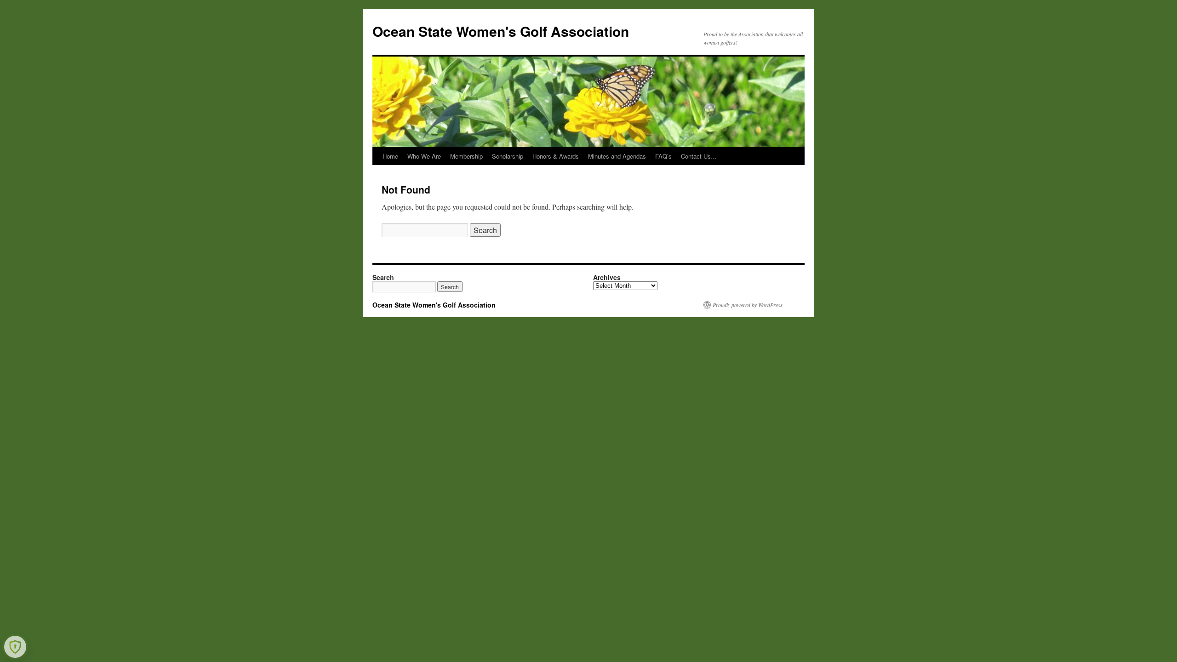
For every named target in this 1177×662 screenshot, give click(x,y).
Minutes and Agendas (617, 156)
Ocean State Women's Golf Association (500, 31)
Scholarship (507, 156)
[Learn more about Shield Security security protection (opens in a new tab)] (15, 647)
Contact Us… (699, 156)
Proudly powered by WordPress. (748, 304)
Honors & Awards (555, 156)
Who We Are (424, 156)
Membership (466, 156)
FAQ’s (663, 156)
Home (390, 156)
